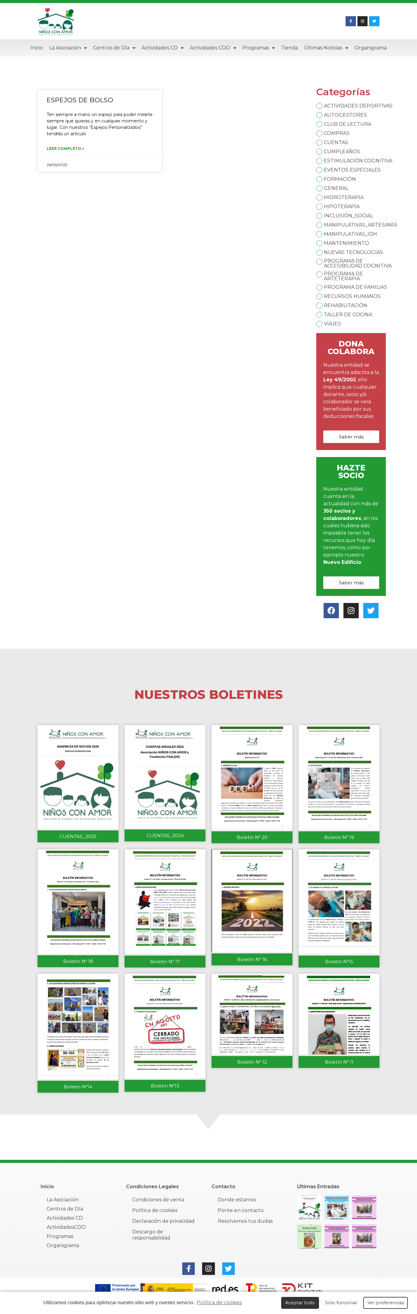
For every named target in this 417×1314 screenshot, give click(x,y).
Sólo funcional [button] (341, 1302)
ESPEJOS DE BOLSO (80, 100)
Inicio (37, 48)
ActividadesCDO (66, 1227)
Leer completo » (65, 148)
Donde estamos (237, 1200)
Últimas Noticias (323, 48)
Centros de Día (111, 48)
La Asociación (65, 48)
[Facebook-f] (351, 21)
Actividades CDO (210, 48)
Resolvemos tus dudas (245, 1221)
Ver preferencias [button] (386, 1302)
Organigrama (370, 48)
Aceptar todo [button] (300, 1302)
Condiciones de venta (158, 1200)
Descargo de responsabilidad (151, 1235)
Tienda (289, 48)
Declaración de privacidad (163, 1221)
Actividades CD (160, 48)
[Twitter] (374, 21)
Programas (255, 48)
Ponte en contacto (241, 1210)
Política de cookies (219, 1302)
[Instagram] (362, 21)
